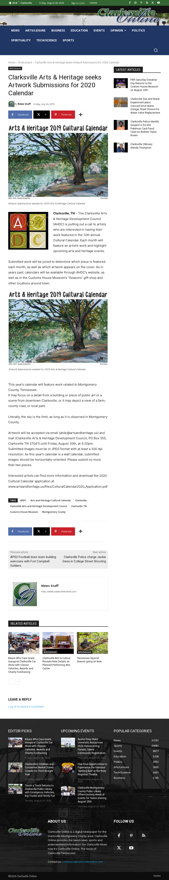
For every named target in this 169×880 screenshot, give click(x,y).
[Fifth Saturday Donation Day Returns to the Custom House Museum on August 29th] (121, 83)
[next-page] (17, 682)
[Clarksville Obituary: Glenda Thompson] (121, 147)
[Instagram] (135, 3)
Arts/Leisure (25, 62)
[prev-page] (10, 682)
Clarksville (81, 500)
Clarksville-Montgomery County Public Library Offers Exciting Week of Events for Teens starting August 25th (92, 794)
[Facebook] (129, 3)
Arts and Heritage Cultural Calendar (51, 500)
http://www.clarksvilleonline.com (58, 591)
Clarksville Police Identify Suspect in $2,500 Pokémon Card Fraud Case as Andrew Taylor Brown (144, 128)
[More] (80, 114)
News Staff (24, 103)
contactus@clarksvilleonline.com (82, 862)
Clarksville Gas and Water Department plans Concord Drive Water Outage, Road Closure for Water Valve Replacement (145, 106)
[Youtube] (158, 3)
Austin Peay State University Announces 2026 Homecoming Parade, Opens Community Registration (92, 746)
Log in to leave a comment (26, 706)
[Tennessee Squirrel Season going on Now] (92, 643)
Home (11, 62)
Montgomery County (54, 511)
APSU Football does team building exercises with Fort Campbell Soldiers (33, 561)
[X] (152, 3)
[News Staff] (11, 104)
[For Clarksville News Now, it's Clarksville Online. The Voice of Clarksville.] (25, 832)
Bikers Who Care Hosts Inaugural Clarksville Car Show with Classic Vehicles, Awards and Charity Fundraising (22, 665)
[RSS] (147, 3)
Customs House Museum (24, 511)
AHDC (23, 500)
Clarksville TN (79, 506)
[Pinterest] (141, 3)
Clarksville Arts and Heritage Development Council (38, 506)
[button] (156, 50)
